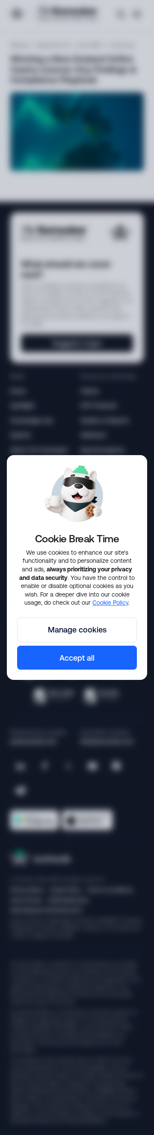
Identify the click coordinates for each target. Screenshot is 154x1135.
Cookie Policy (110, 602)
